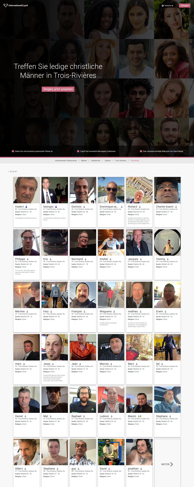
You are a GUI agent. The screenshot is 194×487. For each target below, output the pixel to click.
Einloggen (185, 5)
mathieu (133, 311)
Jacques (133, 259)
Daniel (19, 416)
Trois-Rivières (120, 161)
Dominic (77, 206)
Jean (75, 363)
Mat (45, 416)
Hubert (19, 206)
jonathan (133, 468)
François (77, 311)
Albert (19, 468)
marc (18, 363)
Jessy (46, 363)
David (103, 468)
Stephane (162, 416)
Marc (131, 363)
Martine (20, 311)
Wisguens (106, 311)
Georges (48, 206)
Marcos (104, 363)
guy (74, 468)
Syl (158, 363)
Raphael (76, 416)
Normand (77, 259)
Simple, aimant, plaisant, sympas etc (108, 324)
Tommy (160, 259)
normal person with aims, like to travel (54, 219)
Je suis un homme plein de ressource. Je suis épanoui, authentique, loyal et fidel (137, 324)
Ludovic (104, 416)
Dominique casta (109, 206)
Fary (45, 311)
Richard (132, 206)
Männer (84, 161)
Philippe (20, 259)
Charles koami (164, 206)
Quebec (108, 161)
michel (104, 259)
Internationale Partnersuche (66, 161)
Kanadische (95, 161)
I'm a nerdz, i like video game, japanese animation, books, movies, (25, 272)
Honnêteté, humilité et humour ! (26, 218)
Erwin (159, 311)
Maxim (132, 416)
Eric (45, 259)
